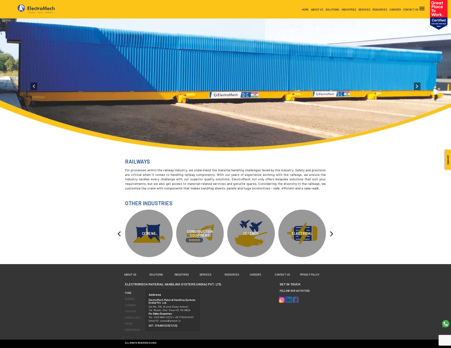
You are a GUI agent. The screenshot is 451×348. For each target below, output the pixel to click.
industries (349, 9)
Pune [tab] (128, 292)
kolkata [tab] (130, 311)
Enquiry (448, 159)
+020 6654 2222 (163, 317)
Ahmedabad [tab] (132, 329)
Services (364, 9)
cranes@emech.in (170, 320)
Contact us (410, 9)
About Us (317, 9)
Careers (395, 9)
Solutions (332, 9)
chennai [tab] (130, 305)
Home (305, 9)
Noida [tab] (129, 323)
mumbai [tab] (130, 299)
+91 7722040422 (184, 317)
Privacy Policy (310, 274)
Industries (181, 274)
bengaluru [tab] (132, 317)
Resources (380, 9)
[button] (34, 117)
